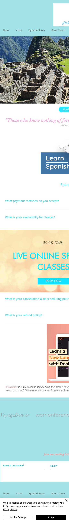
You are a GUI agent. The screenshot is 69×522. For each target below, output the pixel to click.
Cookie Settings (18, 517)
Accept (50, 517)
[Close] (64, 502)
